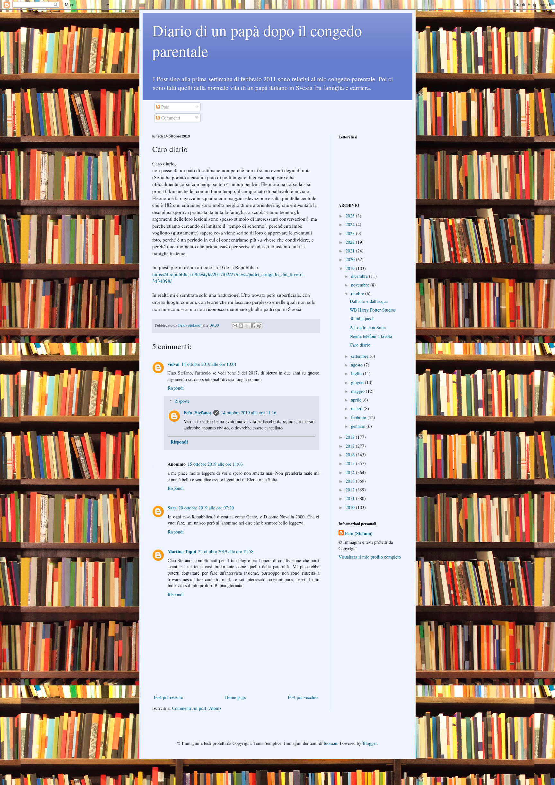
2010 (351, 507)
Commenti (170, 118)
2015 (351, 463)
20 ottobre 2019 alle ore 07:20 (206, 508)
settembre (360, 356)
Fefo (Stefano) (197, 412)
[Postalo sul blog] (241, 325)
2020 (351, 259)
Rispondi (176, 388)
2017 (351, 446)
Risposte (181, 401)
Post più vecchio (303, 697)
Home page (235, 697)
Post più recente (168, 697)
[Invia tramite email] (235, 325)
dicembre (360, 276)
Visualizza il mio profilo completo (370, 557)
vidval (174, 364)
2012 (351, 490)
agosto (357, 365)
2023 (351, 233)
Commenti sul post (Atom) (196, 708)
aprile (357, 400)
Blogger (370, 743)
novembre (360, 285)
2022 (351, 242)
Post (164, 107)
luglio (357, 373)
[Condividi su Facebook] (253, 325)
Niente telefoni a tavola (371, 336)
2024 (351, 224)
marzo (357, 408)
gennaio (358, 426)
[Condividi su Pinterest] (259, 325)
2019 (351, 268)
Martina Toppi (182, 551)
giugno (358, 382)
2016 (351, 455)
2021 (351, 251)
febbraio (359, 417)
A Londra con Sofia (368, 327)
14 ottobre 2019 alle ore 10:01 (209, 364)
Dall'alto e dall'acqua (369, 301)
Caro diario (360, 345)
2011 (351, 498)
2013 (351, 481)
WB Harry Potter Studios (373, 310)
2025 (351, 216)
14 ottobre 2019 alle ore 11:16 (248, 413)
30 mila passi (362, 318)
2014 (351, 472)
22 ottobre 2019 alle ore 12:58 (225, 551)
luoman (330, 743)
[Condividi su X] (247, 325)
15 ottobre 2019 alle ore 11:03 (215, 464)
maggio (358, 391)
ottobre (358, 293)
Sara (172, 507)
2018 (351, 437)
